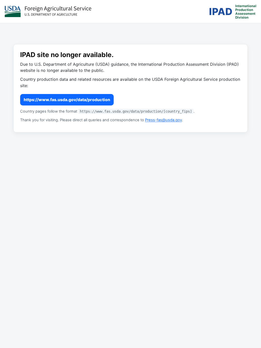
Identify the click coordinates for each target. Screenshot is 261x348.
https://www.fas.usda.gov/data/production (67, 99)
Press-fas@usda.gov (163, 120)
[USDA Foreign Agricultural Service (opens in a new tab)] (48, 11)
